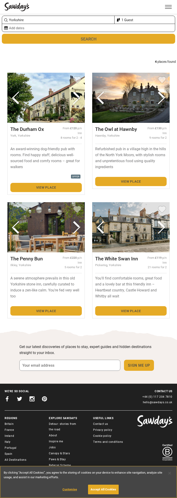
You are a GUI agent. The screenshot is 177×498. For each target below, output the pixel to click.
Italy (8, 441)
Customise (69, 489)
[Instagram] (32, 400)
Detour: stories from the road (62, 426)
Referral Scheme (60, 465)
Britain (9, 424)
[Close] (170, 473)
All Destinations (16, 459)
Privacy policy (102, 430)
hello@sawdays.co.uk (157, 402)
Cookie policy (102, 436)
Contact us (100, 424)
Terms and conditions (108, 441)
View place (46, 187)
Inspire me (56, 441)
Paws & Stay (57, 459)
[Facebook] (7, 400)
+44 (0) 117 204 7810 (157, 396)
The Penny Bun (26, 258)
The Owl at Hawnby (116, 129)
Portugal (11, 447)
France (9, 430)
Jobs (52, 447)
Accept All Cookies (103, 489)
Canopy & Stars (59, 453)
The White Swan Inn (116, 258)
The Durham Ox (27, 129)
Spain (8, 453)
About (53, 435)
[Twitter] (19, 400)
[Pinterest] (44, 400)
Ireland (9, 436)
